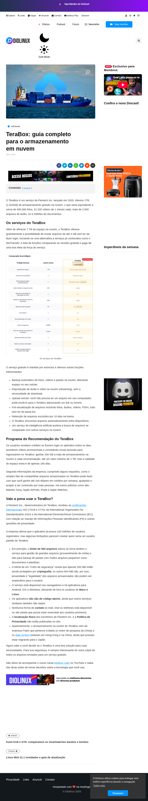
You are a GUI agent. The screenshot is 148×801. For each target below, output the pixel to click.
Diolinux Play (72, 15)
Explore (11, 15)
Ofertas (46, 24)
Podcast (61, 24)
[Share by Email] (92, 165)
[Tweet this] (64, 165)
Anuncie (45, 15)
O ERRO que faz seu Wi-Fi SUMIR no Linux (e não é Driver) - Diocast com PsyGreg (123, 136)
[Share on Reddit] (87, 165)
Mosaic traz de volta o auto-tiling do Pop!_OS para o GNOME (132, 275)
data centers (22, 635)
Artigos (31, 704)
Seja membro (121, 24)
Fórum (75, 24)
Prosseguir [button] (118, 793)
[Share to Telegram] (81, 165)
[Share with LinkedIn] (70, 165)
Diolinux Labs (62, 663)
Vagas (33, 15)
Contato (57, 15)
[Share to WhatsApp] (75, 165)
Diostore (85, 15)
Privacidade (13, 779)
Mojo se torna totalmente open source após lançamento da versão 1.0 (133, 325)
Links (22, 15)
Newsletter (94, 24)
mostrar (26, 188)
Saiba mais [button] (99, 785)
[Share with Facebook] (59, 165)
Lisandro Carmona (39, 678)
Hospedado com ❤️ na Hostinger (72, 786)
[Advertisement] (123, 221)
